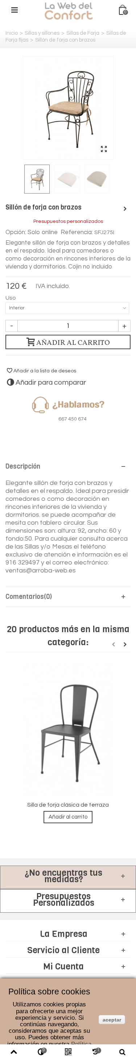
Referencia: (77, 232)
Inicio (11, 33)
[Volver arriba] (13, 1052)
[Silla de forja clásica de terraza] (68, 730)
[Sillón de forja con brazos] (68, 107)
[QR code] (68, 1052)
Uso (11, 298)
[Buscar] (122, 1052)
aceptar (112, 1020)
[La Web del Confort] (69, 10)
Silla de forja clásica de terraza (68, 805)
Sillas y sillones (42, 33)
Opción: (15, 232)
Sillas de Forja (82, 33)
